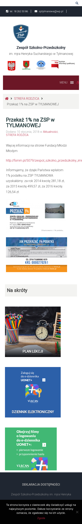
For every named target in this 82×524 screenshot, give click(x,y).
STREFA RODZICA (26, 99)
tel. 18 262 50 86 (18, 11)
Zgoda (41, 518)
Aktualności (50, 132)
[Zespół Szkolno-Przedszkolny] (20, 33)
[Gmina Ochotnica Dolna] (26, 65)
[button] (63, 82)
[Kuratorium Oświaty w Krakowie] (41, 64)
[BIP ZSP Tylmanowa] (63, 64)
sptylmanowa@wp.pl (50, 11)
